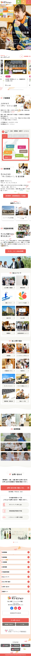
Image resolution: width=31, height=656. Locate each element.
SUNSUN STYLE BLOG (15, 613)
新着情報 (4, 552)
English (6, 645)
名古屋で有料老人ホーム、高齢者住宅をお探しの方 (15, 80)
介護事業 (4, 562)
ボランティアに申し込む (15, 504)
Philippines (16, 645)
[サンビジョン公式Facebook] (11, 608)
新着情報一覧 (27, 56)
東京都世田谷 (23, 151)
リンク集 (22, 624)
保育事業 (4, 567)
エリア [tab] (4, 136)
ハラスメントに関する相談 (15, 517)
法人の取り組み (6, 582)
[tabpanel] (15, 149)
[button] (13, 542)
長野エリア (21, 147)
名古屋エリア (8, 157)
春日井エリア (19, 155)
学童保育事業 (5, 572)
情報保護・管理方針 (9, 624)
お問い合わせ (16, 620)
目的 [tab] (10, 136)
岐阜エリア (10, 146)
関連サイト (5, 591)
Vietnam (27, 645)
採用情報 (4, 557)
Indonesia (16, 649)
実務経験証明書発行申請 (15, 511)
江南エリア (8, 152)
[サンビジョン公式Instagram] (15, 608)
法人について (5, 577)
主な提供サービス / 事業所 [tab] (20, 136)
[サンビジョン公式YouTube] (19, 608)
